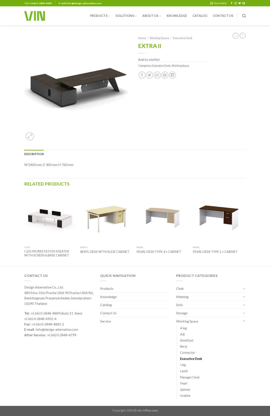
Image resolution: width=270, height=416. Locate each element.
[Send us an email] (243, 3)
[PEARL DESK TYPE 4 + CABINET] (162, 218)
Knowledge (177, 16)
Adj (182, 334)
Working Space (159, 38)
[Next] (244, 228)
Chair (180, 288)
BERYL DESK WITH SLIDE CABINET (104, 251)
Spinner (185, 389)
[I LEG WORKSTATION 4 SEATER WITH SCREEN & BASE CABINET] (50, 218)
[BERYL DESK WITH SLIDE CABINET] (106, 218)
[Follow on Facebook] (231, 3)
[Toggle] (244, 288)
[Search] (244, 16)
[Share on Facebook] (142, 75)
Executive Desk (182, 38)
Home (142, 38)
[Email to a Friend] (157, 75)
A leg (183, 328)
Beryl (183, 346)
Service (105, 321)
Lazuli (184, 371)
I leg (183, 365)
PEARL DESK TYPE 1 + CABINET (215, 251)
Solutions (125, 16)
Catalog (200, 16)
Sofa (179, 305)
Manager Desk (190, 377)
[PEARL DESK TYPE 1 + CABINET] (219, 218)
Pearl (183, 383)
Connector (187, 352)
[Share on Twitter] (149, 75)
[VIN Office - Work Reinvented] (34, 15)
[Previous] (24, 228)
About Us (150, 16)
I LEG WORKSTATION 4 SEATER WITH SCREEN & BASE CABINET (46, 253)
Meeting (182, 297)
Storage (182, 313)
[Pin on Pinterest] (164, 75)
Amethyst (186, 340)
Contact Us (223, 16)
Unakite (185, 395)
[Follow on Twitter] (239, 3)
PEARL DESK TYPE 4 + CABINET (158, 251)
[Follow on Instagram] (235, 3)
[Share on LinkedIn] (172, 75)
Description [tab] (34, 154)
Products (98, 16)
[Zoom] (30, 136)
